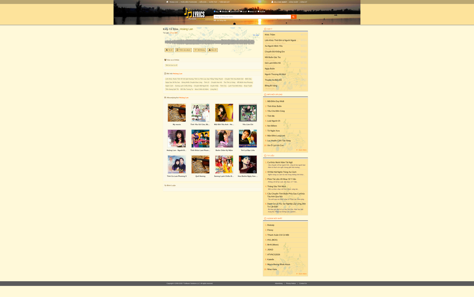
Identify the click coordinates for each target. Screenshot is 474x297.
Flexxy (270, 230)
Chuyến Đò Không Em (275, 52)
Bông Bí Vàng (271, 86)
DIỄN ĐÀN (203, 2)
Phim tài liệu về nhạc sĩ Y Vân (281, 179)
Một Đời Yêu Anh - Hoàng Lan (224, 124)
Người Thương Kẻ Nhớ (275, 74)
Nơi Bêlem (272, 126)
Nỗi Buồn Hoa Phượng (245, 82)
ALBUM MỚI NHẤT (274, 218)
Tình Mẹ (271, 116)
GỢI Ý (269, 29)
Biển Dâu (248, 79)
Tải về (170, 50)
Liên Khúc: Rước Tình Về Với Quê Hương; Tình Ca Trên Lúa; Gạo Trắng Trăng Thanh (194, 79)
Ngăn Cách (169, 86)
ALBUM (262, 12)
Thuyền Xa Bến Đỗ (273, 80)
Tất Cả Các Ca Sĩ (171, 65)
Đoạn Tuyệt (248, 86)
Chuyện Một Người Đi (201, 86)
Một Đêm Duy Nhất (275, 101)
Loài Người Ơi (273, 121)
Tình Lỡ (206, 82)
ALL (217, 12)
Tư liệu (270, 156)
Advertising (279, 283)
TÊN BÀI (224, 12)
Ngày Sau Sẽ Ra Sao (173, 82)
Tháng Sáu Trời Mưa (276, 186)
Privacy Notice (291, 283)
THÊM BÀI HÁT (224, 2)
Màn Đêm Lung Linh (276, 136)
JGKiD (270, 250)
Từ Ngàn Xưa (273, 131)
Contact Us (303, 283)
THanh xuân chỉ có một (278, 235)
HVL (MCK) (272, 240)
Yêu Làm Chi (248, 124)
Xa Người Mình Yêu (274, 46)
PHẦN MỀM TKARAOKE (189, 2)
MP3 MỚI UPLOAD (274, 94)
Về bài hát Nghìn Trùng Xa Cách (281, 172)
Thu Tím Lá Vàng (229, 82)
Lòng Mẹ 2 (213, 89)
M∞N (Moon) (272, 245)
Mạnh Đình (281, 43)
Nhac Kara (272, 269)
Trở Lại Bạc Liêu (248, 150)
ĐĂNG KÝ (303, 2)
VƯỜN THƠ (213, 2)
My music (177, 124)
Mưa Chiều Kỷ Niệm (201, 89)
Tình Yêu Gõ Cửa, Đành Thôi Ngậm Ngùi (200, 124)
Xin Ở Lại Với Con (275, 145)
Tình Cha (223, 86)
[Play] (167, 35)
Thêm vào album (184, 50)
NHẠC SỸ (253, 12)
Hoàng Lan (186, 29)
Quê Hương (200, 176)
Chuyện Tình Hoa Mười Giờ (234, 79)
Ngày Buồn (270, 69)
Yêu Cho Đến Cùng (276, 111)
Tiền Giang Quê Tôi (172, 89)
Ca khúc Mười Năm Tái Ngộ (280, 162)
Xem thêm (302, 150)
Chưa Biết (174, 33)
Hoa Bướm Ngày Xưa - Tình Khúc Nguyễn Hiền (248, 176)
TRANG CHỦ (173, 2)
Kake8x (270, 259)
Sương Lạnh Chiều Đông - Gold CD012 (224, 176)
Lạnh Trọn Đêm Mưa (235, 86)
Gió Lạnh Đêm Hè (273, 63)
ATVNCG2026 (273, 255)
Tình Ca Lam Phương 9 (177, 176)
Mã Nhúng (201, 50)
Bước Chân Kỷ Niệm (224, 150)
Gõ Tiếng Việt (221, 20)
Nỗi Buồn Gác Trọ (273, 57)
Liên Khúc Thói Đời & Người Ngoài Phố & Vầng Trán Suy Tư (292, 40)
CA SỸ (244, 12)
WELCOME (280, 2)
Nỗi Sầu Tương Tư (186, 89)
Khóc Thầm (270, 35)
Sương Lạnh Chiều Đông (183, 86)
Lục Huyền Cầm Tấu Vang (279, 141)
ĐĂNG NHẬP (293, 2)
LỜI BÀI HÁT (234, 12)
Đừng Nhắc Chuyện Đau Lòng (192, 82)
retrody (270, 225)
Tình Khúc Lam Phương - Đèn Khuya (200, 150)
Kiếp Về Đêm (170, 29)
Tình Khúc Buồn (274, 106)
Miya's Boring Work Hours (278, 264)
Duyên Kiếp (214, 86)
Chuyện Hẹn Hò (216, 82)
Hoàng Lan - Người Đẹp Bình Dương (177, 150)
